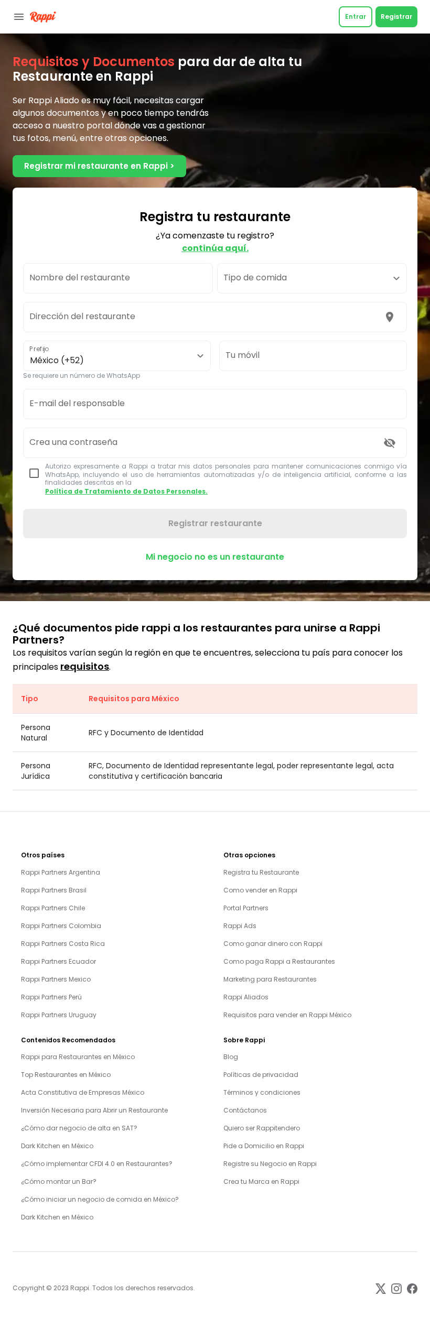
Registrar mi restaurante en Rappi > (99, 165)
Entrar (355, 16)
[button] (312, 278)
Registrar (396, 16)
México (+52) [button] (57, 360)
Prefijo (39, 348)
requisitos (84, 666)
